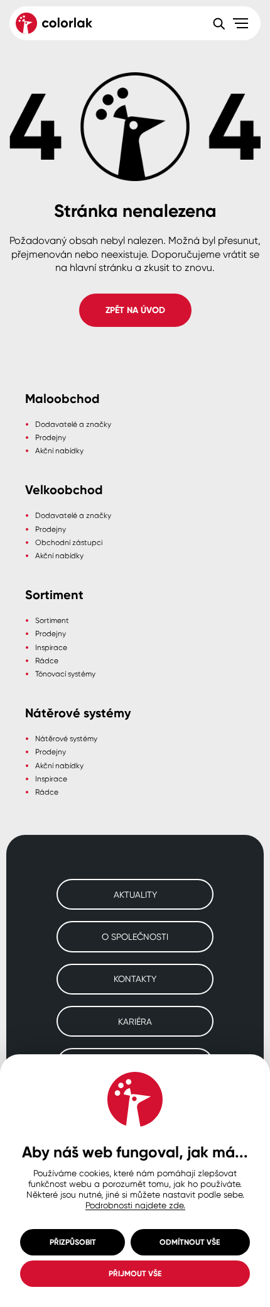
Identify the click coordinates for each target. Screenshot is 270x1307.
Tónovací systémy (65, 673)
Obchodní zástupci (68, 542)
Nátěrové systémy (66, 738)
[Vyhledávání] (218, 23)
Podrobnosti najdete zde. (135, 1204)
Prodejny (50, 437)
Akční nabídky (59, 450)
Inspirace (51, 647)
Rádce (46, 660)
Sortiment (52, 620)
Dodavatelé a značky (73, 424)
